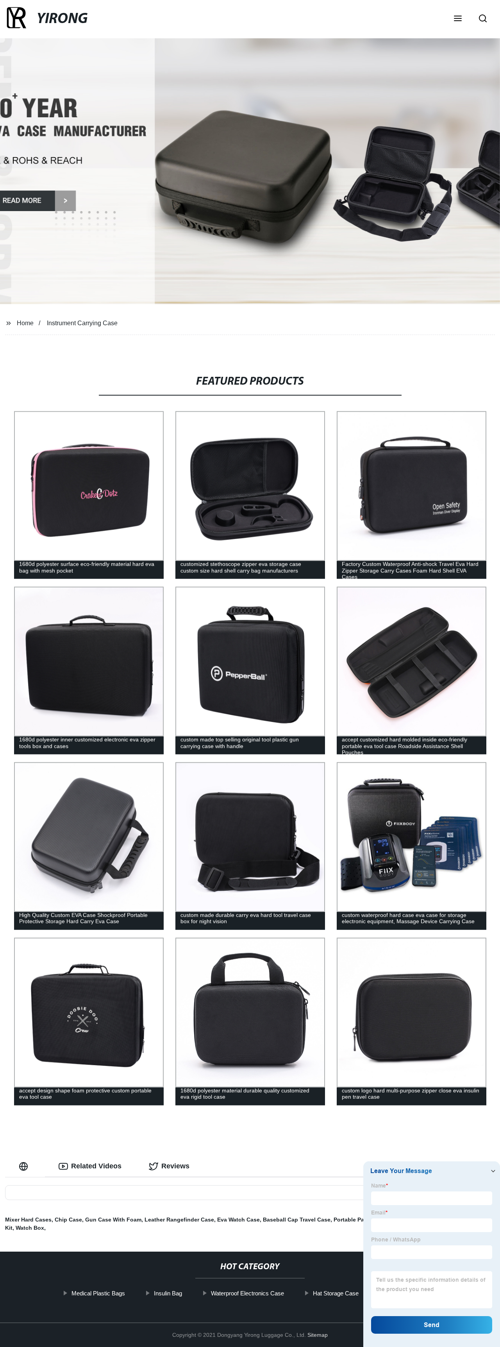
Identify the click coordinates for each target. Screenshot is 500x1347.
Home (25, 323)
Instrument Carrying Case (82, 323)
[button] (458, 19)
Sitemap (317, 1335)
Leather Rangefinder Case (179, 1219)
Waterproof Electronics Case (247, 1293)
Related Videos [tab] (96, 1166)
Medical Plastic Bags (98, 1293)
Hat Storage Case (336, 1293)
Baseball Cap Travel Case (296, 1219)
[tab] (25, 1166)
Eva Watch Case (238, 1219)
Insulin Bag (168, 1293)
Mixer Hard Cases (28, 1219)
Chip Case (68, 1219)
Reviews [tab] (175, 1166)
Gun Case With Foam (113, 1219)
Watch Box (30, 1228)
